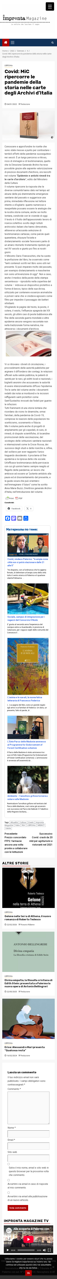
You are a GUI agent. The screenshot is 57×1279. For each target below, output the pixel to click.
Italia (18, 825)
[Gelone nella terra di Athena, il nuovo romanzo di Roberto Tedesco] (28, 888)
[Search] (52, 43)
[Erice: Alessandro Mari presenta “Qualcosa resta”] (28, 1019)
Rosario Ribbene (28, 925)
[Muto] (44, 1250)
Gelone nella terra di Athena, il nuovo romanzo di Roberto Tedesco (28, 918)
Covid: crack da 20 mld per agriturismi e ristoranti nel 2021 (40, 839)
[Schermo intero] (49, 1250)
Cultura (23, 822)
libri (23, 825)
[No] (53, 1267)
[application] (28, 1239)
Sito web (12, 1152)
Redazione (25, 104)
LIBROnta (8, 65)
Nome (12, 1127)
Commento (14, 1089)
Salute (8, 828)
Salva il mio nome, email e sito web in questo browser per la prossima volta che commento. (29, 1171)
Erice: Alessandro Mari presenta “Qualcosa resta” (25, 1049)
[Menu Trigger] (50, 6)
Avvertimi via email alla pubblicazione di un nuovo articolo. (27, 1198)
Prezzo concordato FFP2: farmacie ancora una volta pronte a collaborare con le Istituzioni (16, 842)
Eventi (31, 822)
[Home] (5, 43)
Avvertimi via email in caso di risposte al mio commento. (28, 1186)
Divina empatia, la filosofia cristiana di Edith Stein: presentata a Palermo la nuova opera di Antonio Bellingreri (28, 983)
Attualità (14, 822)
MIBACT (41, 825)
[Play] (7, 1250)
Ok (28, 1273)
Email (11, 1139)
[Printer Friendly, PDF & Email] (14, 498)
